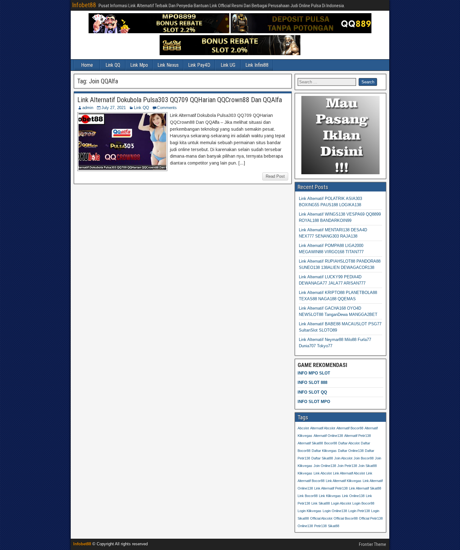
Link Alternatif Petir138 (331, 488)
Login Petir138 (359, 511)
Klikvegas (305, 473)
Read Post (275, 176)
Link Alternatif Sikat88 (365, 488)
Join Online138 (325, 466)
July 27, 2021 (113, 107)
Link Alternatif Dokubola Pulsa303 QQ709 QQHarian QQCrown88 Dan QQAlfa (179, 100)
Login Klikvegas (309, 511)
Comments (167, 107)
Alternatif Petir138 (357, 435)
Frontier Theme (372, 544)
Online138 (305, 526)
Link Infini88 (256, 65)
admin (87, 107)
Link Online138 (353, 496)
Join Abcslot (343, 458)
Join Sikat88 (367, 466)
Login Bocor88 (363, 503)
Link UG (228, 65)
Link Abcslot (323, 473)
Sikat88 (333, 526)
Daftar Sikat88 (322, 458)
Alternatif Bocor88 (349, 428)
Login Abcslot (341, 503)
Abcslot (303, 428)
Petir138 (320, 526)
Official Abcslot (321, 518)
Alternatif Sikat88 (310, 443)
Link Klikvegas (330, 496)
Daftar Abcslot (349, 443)
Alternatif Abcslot (322, 428)
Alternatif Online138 (328, 435)
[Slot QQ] (301, 31)
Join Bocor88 (364, 458)
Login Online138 (335, 511)
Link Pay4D (199, 65)
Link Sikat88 (320, 503)
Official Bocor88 (346, 518)
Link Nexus (168, 65)
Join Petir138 (347, 466)
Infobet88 (84, 5)
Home (87, 65)
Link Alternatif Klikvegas (343, 481)
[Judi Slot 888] (230, 53)
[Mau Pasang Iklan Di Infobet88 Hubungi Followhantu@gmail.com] (340, 172)
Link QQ (112, 65)
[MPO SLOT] (159, 31)
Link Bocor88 (308, 496)
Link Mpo (139, 65)
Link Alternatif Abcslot (349, 473)
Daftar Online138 (351, 451)
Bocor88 (330, 443)
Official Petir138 (371, 518)
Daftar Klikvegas (324, 451)
